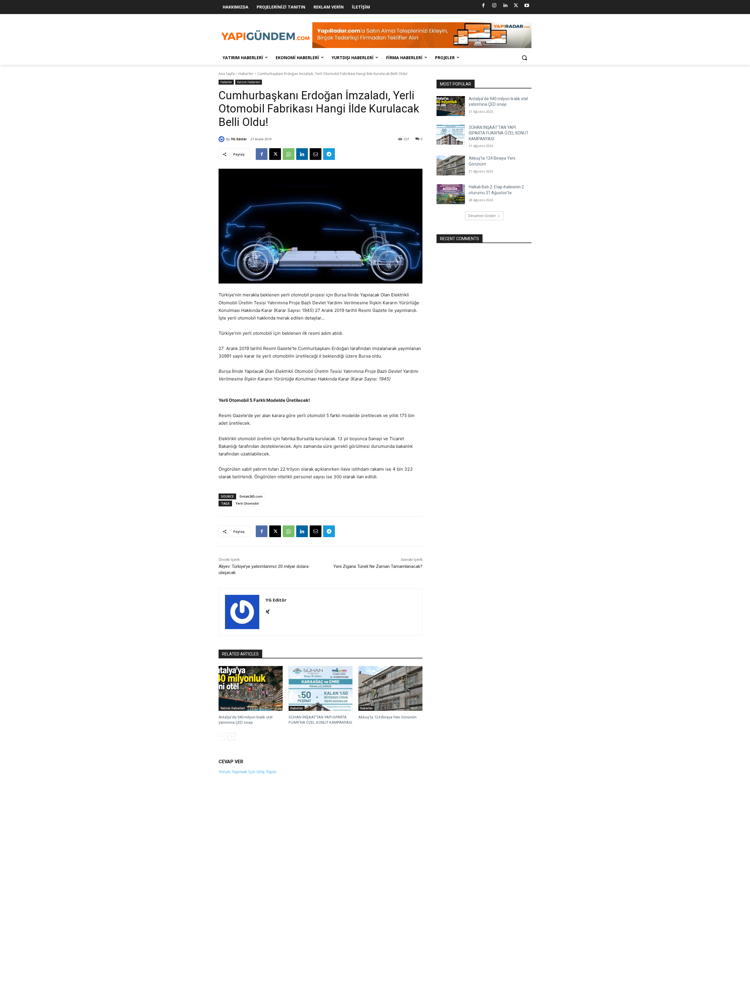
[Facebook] (483, 5)
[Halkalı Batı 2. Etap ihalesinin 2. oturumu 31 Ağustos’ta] (451, 194)
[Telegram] (329, 154)
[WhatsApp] (288, 154)
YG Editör (239, 139)
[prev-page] (222, 736)
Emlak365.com (251, 496)
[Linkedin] (505, 5)
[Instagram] (494, 5)
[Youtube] (526, 5)
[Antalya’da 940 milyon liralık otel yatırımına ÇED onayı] (251, 688)
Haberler (245, 73)
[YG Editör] (222, 139)
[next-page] (231, 736)
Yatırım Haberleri (248, 82)
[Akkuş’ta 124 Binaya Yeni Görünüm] (390, 688)
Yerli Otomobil (247, 503)
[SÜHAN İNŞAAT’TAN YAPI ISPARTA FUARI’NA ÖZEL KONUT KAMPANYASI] (321, 688)
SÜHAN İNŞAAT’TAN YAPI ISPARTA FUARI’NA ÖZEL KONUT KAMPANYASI (499, 133)
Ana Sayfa (227, 73)
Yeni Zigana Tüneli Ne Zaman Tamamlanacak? (377, 566)
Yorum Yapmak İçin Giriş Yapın (247, 771)
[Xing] (267, 610)
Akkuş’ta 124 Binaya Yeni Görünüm (387, 717)
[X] (516, 5)
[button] (524, 58)
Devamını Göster (482, 215)
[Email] (315, 154)
